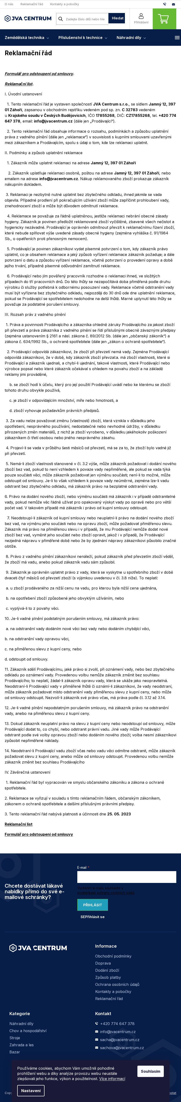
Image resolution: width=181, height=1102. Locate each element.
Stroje (14, 1037)
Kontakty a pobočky (64, 4)
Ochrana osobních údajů (117, 984)
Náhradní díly (21, 1023)
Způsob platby (108, 977)
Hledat (117, 18)
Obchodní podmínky (113, 956)
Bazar (14, 1052)
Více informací (112, 1078)
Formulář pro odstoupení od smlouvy (39, 73)
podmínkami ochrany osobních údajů (105, 893)
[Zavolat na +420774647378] (167, 4)
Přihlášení (141, 22)
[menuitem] (27, 37)
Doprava (103, 963)
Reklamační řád (32, 4)
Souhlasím (150, 1071)
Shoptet (170, 1093)
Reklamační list (18, 83)
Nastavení (31, 1090)
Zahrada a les (21, 1045)
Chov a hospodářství (27, 1030)
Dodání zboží (107, 970)
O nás (9, 4)
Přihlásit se (91, 907)
